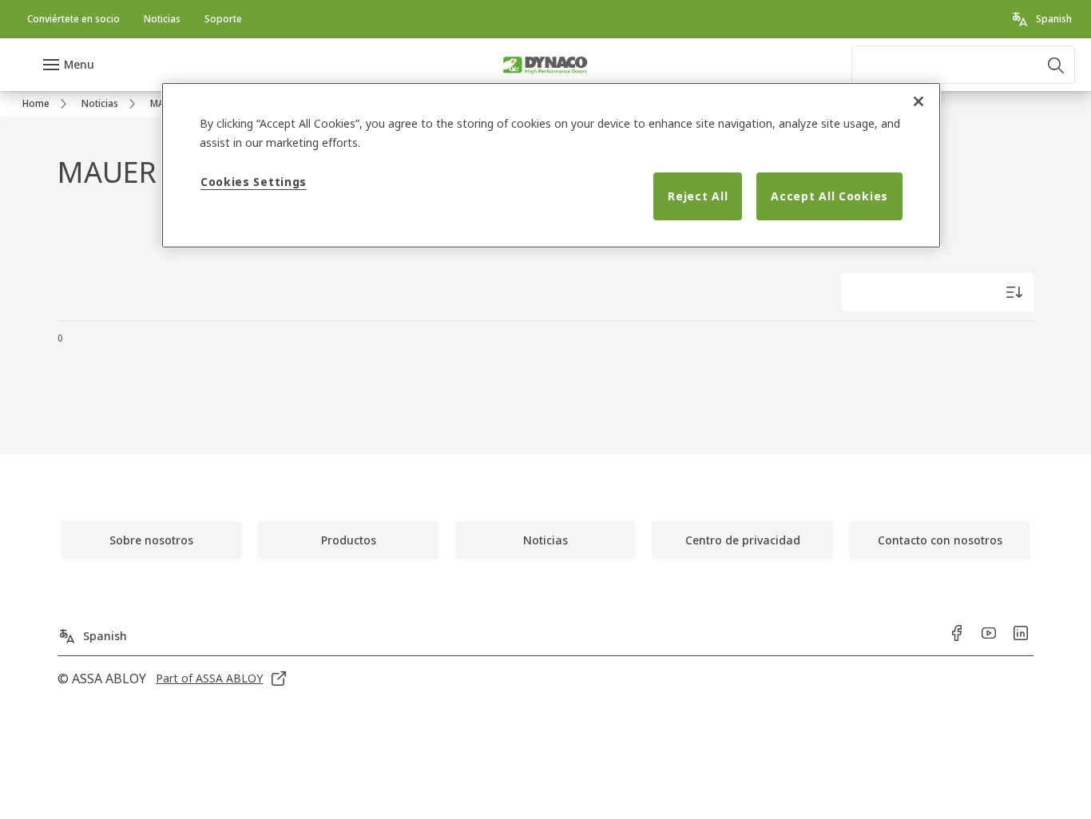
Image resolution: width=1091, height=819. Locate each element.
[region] (551, 165)
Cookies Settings (253, 181)
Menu (79, 64)
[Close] (918, 101)
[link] (73, 19)
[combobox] (963, 65)
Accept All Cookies (829, 196)
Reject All (698, 196)
